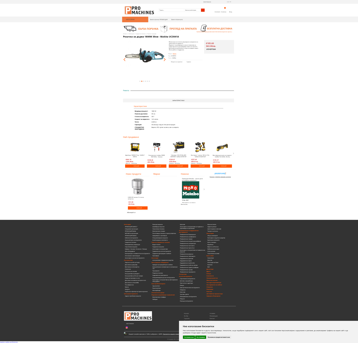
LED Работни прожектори (215, 294)
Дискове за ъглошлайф (132, 282)
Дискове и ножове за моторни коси (135, 280)
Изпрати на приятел (176, 62)
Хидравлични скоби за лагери (189, 265)
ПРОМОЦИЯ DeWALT (131, 226)
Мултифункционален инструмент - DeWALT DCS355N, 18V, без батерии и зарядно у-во (222, 155)
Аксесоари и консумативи (160, 249)
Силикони (128, 269)
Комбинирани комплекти (160, 240)
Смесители (210, 258)
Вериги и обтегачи (213, 247)
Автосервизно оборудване (160, 262)
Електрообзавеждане (158, 283)
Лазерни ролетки (212, 278)
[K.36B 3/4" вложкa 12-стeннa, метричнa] (137, 186)
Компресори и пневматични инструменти (137, 253)
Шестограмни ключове (214, 229)
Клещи (182, 285)
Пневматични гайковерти (187, 256)
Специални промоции (131, 229)
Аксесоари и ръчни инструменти (134, 258)
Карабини (210, 244)
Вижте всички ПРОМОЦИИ (159, 19)
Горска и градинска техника (160, 242)
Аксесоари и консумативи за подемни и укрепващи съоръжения (191, 227)
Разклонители (156, 288)
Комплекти (210, 276)
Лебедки (154, 299)
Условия (212, 313)
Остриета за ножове (131, 271)
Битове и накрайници (186, 281)
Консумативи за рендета (132, 273)
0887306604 (207, 2)
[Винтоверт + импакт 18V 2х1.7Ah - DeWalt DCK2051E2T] (200, 147)
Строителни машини (131, 247)
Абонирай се (131, 212)
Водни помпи (156, 244)
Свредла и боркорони (213, 296)
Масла (127, 287)
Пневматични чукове (186, 270)
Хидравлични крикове (186, 258)
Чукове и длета (184, 294)
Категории (131, 33)
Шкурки (127, 289)
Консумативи (128, 260)
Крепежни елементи (213, 240)
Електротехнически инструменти (190, 287)
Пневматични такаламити (187, 272)
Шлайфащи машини (158, 226)
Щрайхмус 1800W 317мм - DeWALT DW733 (134, 155)
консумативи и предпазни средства (162, 260)
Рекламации (214, 316)
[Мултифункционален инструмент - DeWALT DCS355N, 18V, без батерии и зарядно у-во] (222, 147)
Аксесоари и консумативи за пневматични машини (192, 251)
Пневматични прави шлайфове (189, 267)
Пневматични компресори (188, 243)
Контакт (212, 318)
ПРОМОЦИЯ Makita (130, 235)
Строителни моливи (213, 253)
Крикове (182, 224)
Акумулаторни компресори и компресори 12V (165, 267)
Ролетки (209, 291)
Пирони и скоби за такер (132, 262)
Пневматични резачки (186, 254)
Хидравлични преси (186, 261)
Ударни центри (211, 226)
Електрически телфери (159, 297)
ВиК (208, 267)
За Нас (186, 316)
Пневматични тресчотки (187, 248)
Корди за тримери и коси (132, 278)
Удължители (156, 286)
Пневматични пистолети (187, 245)
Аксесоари (154, 258)
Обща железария (212, 235)
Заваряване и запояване (159, 235)
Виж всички (184, 204)
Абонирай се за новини (189, 202)
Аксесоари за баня (212, 262)
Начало (125, 33)
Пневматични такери (186, 239)
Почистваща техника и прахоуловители (164, 233)
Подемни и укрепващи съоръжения (163, 295)
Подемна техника (157, 273)
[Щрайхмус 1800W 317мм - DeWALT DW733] (135, 147)
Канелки (209, 264)
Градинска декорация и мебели (161, 253)
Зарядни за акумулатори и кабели (162, 264)
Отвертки (183, 290)
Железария (210, 233)
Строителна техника (158, 229)
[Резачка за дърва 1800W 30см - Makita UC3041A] (144, 54)
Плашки (182, 299)
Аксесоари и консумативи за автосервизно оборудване (165, 280)
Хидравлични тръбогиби (187, 263)
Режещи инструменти (186, 301)
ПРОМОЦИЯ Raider (130, 231)
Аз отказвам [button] (201, 337)
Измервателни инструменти (188, 296)
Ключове (182, 292)
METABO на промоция (131, 233)
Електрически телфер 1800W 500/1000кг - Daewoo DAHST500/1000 (157, 155)
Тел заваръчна (129, 285)
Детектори (210, 269)
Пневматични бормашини (188, 234)
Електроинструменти (131, 294)
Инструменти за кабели (214, 285)
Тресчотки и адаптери (186, 283)
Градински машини (158, 247)
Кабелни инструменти (131, 238)
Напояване (155, 256)
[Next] (164, 59)
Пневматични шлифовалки (188, 237)
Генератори (183, 274)
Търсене (187, 318)
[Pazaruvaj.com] (220, 174)
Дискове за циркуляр (131, 264)
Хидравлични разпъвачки (160, 275)
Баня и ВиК (210, 256)
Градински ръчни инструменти (161, 251)
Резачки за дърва (151, 33)
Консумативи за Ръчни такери (134, 276)
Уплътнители (211, 251)
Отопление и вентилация (132, 256)
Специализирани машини (160, 238)
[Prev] (125, 59)
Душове (209, 260)
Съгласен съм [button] (189, 337)
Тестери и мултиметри (214, 282)
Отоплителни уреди (157, 292)
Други (208, 271)
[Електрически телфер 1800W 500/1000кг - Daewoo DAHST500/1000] (157, 147)
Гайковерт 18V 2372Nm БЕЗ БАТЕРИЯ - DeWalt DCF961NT (178, 155)
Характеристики (178, 100)
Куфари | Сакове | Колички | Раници (136, 249)
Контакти (217, 12)
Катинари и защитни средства (216, 238)
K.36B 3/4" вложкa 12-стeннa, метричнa (136, 197)
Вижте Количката (177, 19)
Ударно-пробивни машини (133, 296)
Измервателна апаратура (132, 244)
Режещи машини (157, 224)
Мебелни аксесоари (213, 249)
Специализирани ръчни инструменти (163, 277)
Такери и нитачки (212, 231)
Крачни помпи (211, 224)
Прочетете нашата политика (172, 334)
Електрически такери (158, 231)
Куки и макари (211, 242)
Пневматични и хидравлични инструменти (188, 231)
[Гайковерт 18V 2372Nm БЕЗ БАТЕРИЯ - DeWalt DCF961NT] (178, 147)
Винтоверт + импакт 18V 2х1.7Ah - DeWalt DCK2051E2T (200, 155)
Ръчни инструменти (185, 276)
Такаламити (155, 271)
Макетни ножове (212, 280)
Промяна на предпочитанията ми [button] (219, 337)
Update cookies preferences (9, 342)
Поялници (210, 289)
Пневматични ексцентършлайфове (190, 241)
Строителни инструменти (187, 278)
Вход (230, 12)
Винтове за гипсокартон (132, 267)
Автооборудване (130, 251)
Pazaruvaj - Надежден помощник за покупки (220, 176)
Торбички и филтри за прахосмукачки (136, 291)
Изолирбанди (156, 290)
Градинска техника (141, 33)
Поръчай (136, 166)
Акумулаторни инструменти (133, 240)
